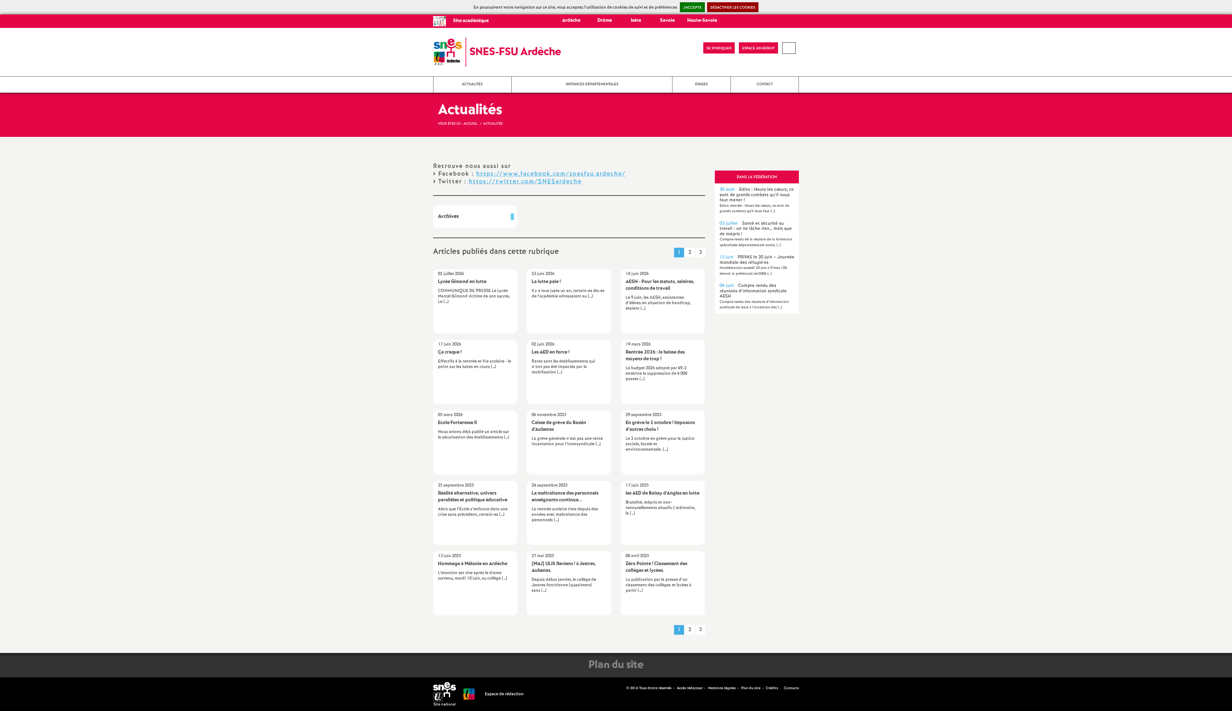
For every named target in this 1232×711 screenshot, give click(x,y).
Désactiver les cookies (732, 7)
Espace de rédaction (504, 694)
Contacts (791, 688)
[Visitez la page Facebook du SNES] (622, 688)
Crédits (772, 688)
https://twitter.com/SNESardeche (525, 181)
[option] (757, 200)
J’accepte (692, 7)
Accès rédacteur (690, 688)
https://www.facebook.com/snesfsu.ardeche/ (551, 174)
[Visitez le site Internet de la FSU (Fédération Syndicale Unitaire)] (469, 694)
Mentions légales (722, 688)
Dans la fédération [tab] (757, 177)
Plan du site (750, 688)
